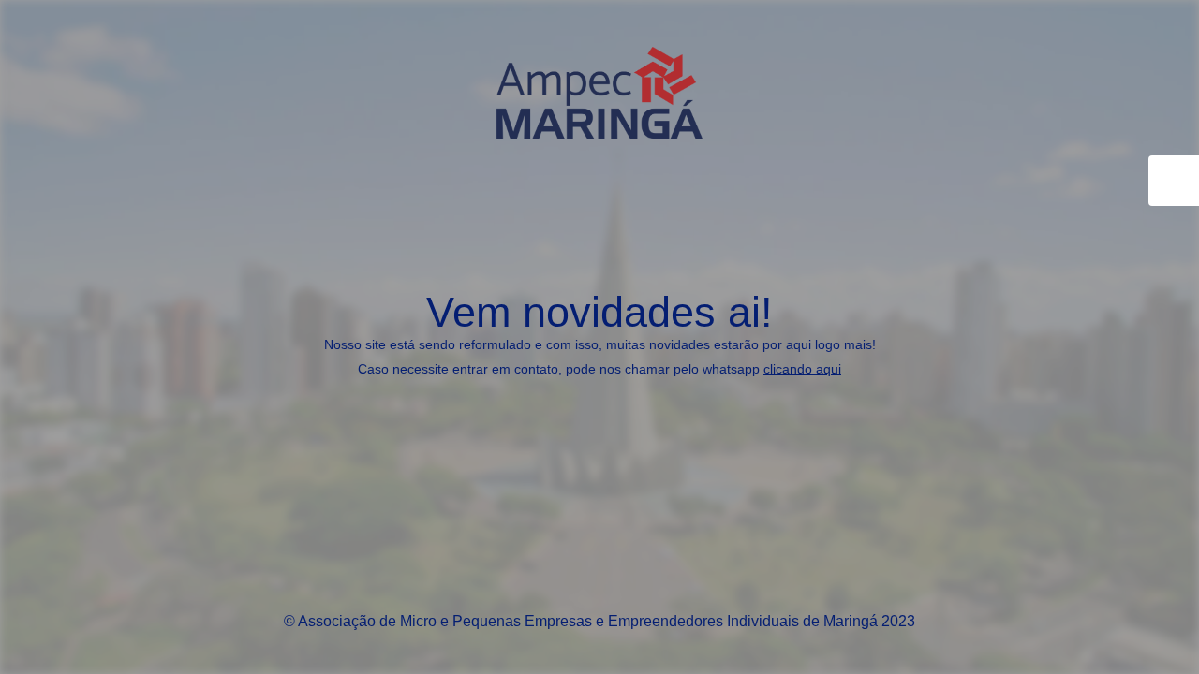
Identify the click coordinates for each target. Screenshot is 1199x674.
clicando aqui (802, 368)
